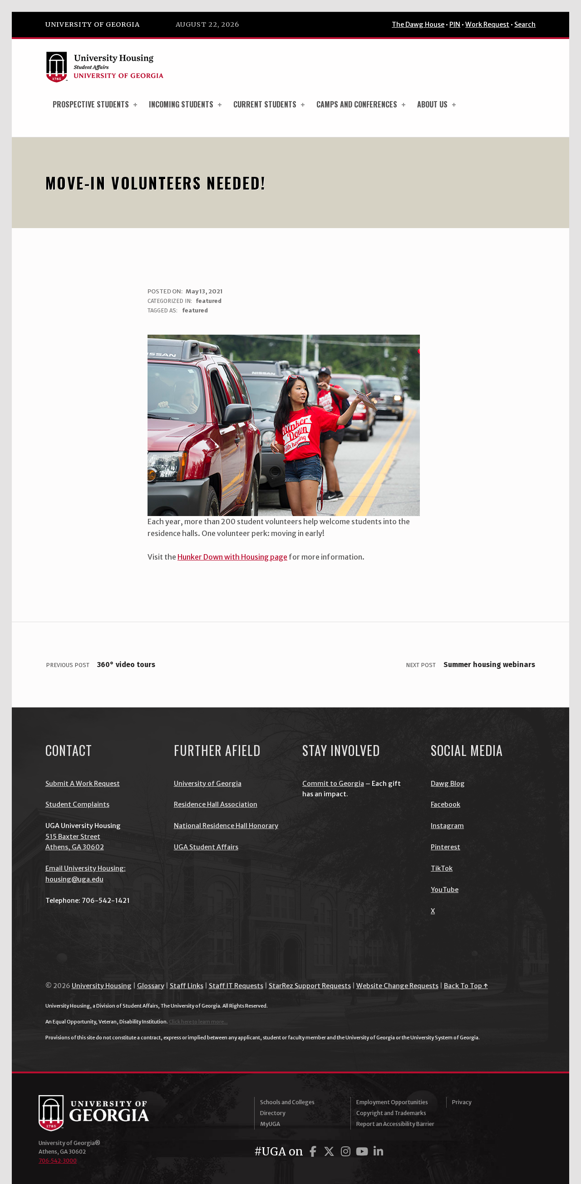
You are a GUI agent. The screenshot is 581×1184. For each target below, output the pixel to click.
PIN (454, 24)
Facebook (445, 804)
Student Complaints (77, 804)
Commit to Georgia (333, 784)
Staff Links (186, 986)
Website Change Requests (397, 986)
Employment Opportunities (392, 1102)
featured (209, 300)
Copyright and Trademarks (391, 1113)
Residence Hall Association (215, 804)
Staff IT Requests (236, 986)
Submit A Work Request (82, 784)
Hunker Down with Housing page (232, 556)
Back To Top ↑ (466, 986)
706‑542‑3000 (58, 1160)
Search (525, 24)
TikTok (442, 868)
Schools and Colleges (287, 1102)
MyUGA (270, 1124)
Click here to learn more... (198, 1021)
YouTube (444, 890)
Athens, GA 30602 (74, 847)
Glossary (150, 986)
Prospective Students (91, 104)
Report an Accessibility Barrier (395, 1124)
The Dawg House (418, 24)
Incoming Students (181, 104)
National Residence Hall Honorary (226, 826)
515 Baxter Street (72, 837)
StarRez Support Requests (310, 986)
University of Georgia (92, 24)
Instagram (447, 826)
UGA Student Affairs (206, 847)
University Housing (102, 986)
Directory (273, 1113)
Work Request (487, 24)
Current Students (264, 104)
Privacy (462, 1102)
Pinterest (445, 847)
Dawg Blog (448, 784)
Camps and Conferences (356, 104)
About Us (432, 104)
